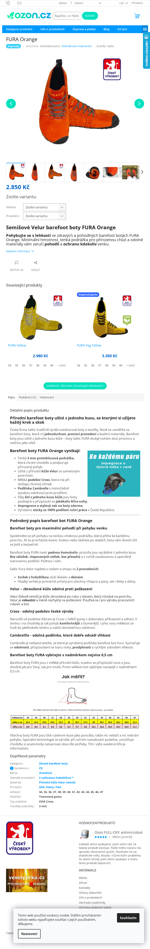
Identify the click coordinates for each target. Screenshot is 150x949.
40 (51, 365)
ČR (41, 768)
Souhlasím (128, 918)
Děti (42, 787)
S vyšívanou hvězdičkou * (56, 778)
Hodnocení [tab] (47, 397)
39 (44, 365)
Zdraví (79, 3)
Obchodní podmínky (92, 902)
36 (23, 365)
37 (30, 365)
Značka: (105, 46)
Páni (58, 787)
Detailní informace (18, 251)
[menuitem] (19, 29)
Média (63, 3)
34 (9, 365)
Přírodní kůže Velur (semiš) (57, 782)
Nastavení (29, 934)
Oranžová (45, 773)
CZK (121, 3)
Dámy (50, 787)
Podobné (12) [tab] (27, 397)
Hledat (90, 16)
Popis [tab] (11, 397)
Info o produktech (90, 897)
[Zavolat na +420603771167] (12, 2)
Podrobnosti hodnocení (77, 46)
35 (16, 365)
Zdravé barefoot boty (53, 763)
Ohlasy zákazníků (90, 892)
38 (37, 365)
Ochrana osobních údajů (95, 907)
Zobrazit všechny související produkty (75, 386)
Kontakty (84, 888)
